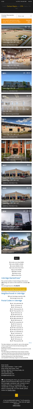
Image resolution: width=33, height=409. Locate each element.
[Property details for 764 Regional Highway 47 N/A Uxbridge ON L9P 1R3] (16, 36)
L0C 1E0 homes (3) (17, 307)
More (30, 343)
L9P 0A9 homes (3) (17, 314)
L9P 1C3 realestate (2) (17, 331)
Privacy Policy (11, 390)
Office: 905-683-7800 (21, 1)
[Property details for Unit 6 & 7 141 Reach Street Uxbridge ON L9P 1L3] (16, 128)
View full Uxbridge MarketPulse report (15, 289)
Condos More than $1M (17, 268)
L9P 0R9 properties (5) (17, 329)
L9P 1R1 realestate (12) (17, 335)
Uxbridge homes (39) (17, 298)
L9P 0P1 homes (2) (17, 326)
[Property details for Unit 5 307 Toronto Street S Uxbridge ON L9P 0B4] (16, 220)
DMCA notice (16, 405)
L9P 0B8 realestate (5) (17, 318)
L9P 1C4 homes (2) (17, 333)
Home (2, 1)
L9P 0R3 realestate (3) (17, 328)
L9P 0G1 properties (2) (17, 322)
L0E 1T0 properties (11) (17, 311)
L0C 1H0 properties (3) (17, 309)
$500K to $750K (17, 271)
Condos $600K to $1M (17, 266)
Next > (16, 258)
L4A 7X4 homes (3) (17, 313)
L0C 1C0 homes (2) (17, 305)
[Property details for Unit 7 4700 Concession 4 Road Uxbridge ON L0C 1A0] (16, 59)
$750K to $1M (17, 273)
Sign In (30, 1)
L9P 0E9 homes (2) (17, 320)
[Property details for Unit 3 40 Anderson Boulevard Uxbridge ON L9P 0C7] (16, 82)
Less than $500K (17, 269)
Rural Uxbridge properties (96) (17, 296)
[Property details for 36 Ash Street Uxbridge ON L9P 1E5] (16, 243)
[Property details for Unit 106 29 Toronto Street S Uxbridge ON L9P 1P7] (16, 174)
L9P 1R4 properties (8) (17, 341)
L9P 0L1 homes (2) (17, 324)
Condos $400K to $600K (17, 264)
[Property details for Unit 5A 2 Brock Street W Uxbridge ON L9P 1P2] (16, 105)
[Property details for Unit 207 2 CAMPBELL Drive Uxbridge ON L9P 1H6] (16, 151)
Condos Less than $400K (17, 262)
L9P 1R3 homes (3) (17, 339)
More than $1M (17, 275)
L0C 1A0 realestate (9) (17, 303)
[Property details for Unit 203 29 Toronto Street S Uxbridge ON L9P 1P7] (16, 197)
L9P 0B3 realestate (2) (17, 316)
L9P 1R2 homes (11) (17, 337)
